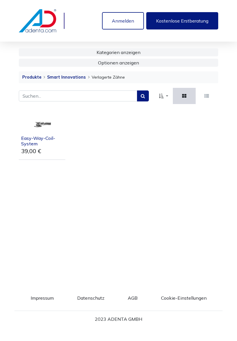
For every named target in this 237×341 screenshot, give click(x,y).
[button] (163, 96)
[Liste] (206, 96)
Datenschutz (90, 298)
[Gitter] (184, 96)
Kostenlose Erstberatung (182, 21)
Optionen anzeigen (118, 63)
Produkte (31, 77)
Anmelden (123, 21)
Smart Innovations (66, 77)
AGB (133, 298)
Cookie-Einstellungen (184, 298)
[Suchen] (143, 95)
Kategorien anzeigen (118, 52)
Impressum (42, 298)
